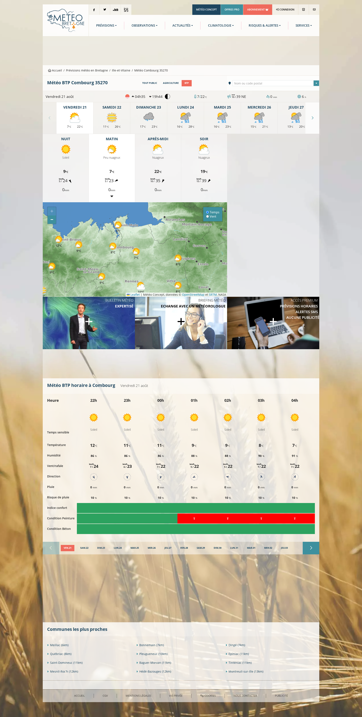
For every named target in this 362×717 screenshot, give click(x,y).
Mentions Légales (138, 696)
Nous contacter (245, 696)
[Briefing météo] (181, 323)
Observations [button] (143, 25)
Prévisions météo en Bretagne (87, 70)
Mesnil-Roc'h (64, 671)
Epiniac (239, 654)
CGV (105, 696)
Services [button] (302, 25)
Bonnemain (151, 645)
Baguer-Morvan (155, 663)
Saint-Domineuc (66, 663)
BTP (187, 83)
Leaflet (135, 295)
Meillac (59, 645)
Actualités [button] (181, 25)
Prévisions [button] (105, 25)
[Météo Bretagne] (65, 20)
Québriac (60, 654)
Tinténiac (240, 663)
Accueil (56, 70)
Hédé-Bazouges (155, 671)
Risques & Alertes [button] (263, 25)
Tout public (149, 83)
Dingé (237, 645)
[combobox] (275, 83)
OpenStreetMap (193, 295)
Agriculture (171, 83)
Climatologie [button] (219, 25)
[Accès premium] (273, 323)
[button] (113, 248)
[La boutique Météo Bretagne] (303, 9)
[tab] (67, 548)
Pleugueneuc (153, 654)
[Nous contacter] (314, 9)
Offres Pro (232, 9)
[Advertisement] (181, 50)
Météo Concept (206, 9)
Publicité (281, 696)
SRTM (213, 295)
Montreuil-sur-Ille (246, 671)
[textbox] (276, 83)
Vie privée (175, 696)
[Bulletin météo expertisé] (89, 323)
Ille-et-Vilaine (121, 70)
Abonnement (256, 9)
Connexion (286, 9)
